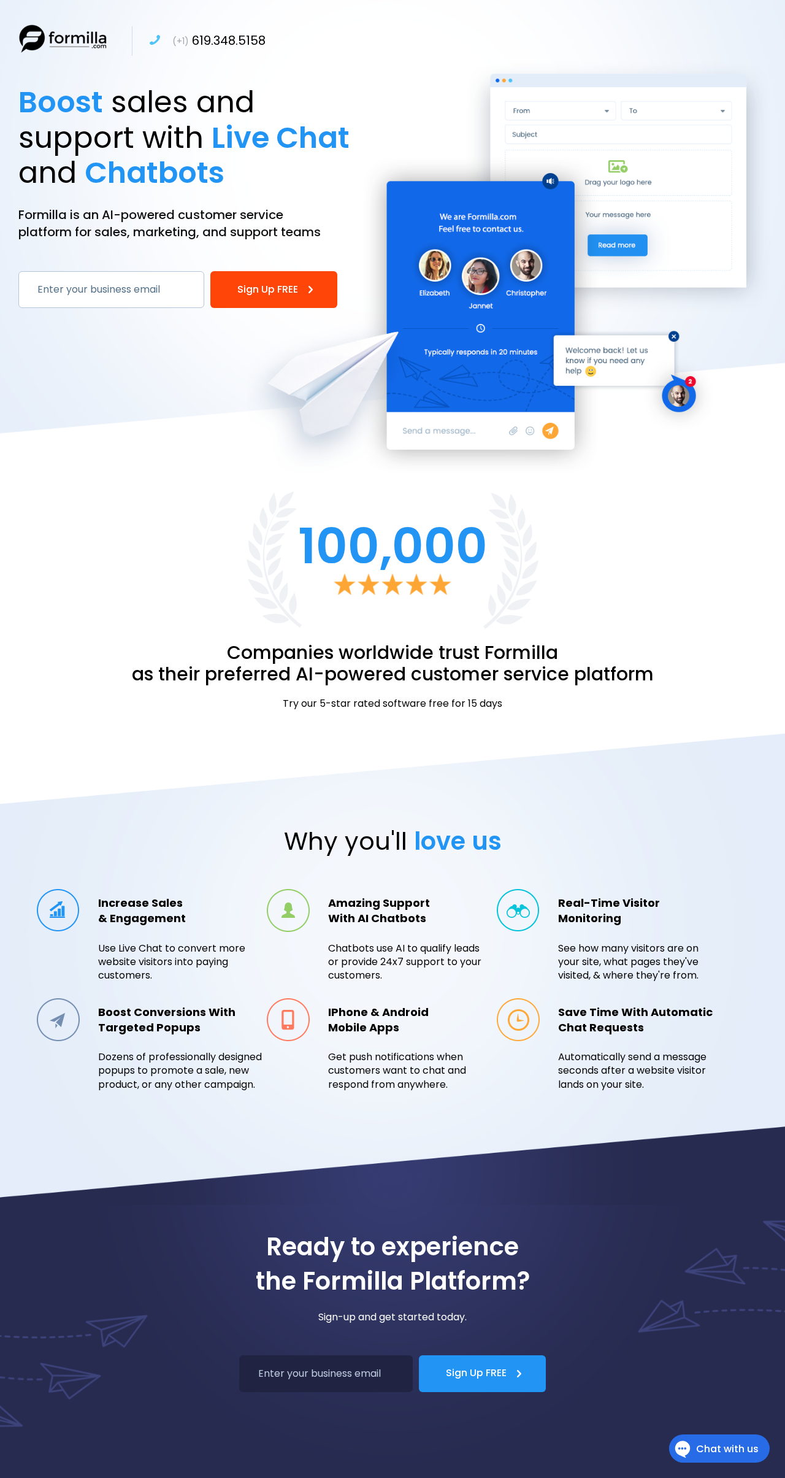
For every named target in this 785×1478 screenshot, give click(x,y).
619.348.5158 (219, 40)
